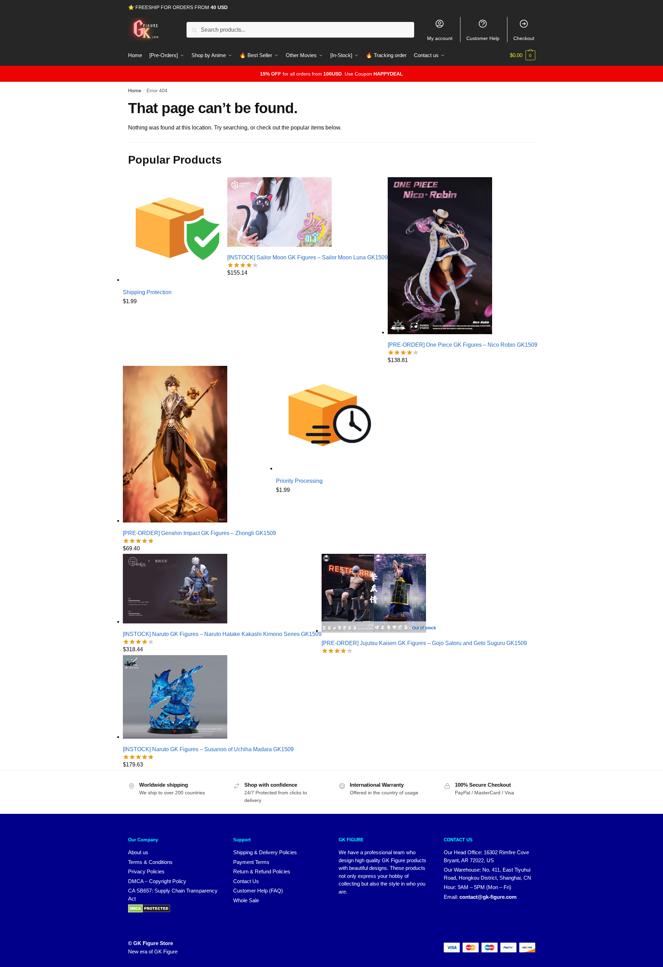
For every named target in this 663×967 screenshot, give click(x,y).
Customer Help (482, 38)
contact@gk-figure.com (487, 897)
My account (439, 38)
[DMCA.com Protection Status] (149, 911)
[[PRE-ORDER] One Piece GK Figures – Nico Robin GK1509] (440, 332)
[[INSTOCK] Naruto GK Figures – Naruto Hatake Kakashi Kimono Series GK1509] (175, 621)
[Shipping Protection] (175, 280)
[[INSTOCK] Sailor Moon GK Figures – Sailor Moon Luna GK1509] (279, 245)
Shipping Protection (147, 292)
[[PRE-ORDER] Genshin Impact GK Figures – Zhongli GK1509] (175, 521)
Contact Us (246, 881)
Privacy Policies (146, 871)
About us (138, 852)
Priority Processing (299, 481)
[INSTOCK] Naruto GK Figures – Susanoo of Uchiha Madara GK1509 (208, 749)
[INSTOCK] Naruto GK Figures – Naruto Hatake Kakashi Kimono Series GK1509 (222, 634)
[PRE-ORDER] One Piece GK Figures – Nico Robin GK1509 (462, 345)
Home (134, 90)
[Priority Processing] (328, 468)
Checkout (523, 38)
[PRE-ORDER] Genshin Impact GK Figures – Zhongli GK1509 (199, 533)
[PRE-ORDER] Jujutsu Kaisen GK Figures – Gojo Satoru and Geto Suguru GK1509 (424, 643)
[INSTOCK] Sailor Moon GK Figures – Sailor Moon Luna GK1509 (307, 257)
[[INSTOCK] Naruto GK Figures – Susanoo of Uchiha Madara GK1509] (175, 737)
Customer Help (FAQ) (258, 891)
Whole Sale (246, 900)
